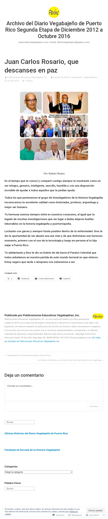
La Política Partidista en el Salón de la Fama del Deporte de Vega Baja (70, 361)
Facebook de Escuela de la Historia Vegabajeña (32, 449)
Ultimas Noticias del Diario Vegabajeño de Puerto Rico (36, 433)
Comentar (93, 406)
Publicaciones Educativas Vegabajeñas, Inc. (27, 77)
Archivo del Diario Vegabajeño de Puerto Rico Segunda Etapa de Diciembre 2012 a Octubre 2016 (54, 29)
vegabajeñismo (90, 77)
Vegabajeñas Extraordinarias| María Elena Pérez (27, 356)
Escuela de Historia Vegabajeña (67, 77)
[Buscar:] (19, 422)
